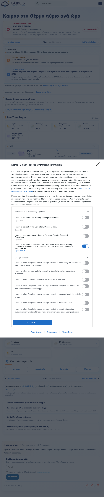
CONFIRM (32, 323)
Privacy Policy (67, 332)
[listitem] (52, 211)
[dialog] (52, 248)
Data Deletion (37, 332)
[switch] (85, 217)
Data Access (52, 332)
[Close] (98, 165)
